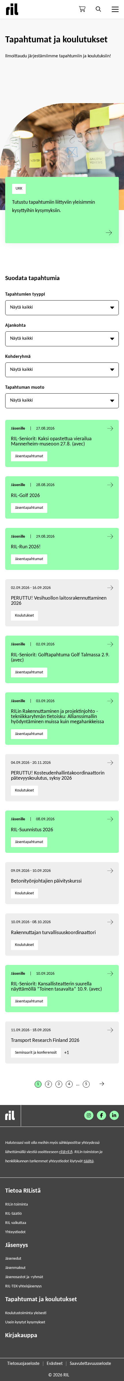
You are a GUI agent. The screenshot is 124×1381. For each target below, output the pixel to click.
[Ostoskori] (82, 9)
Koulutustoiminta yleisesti (25, 1313)
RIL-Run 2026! (26, 547)
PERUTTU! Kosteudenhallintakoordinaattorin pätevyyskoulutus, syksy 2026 (57, 775)
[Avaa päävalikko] (114, 9)
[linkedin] (114, 1115)
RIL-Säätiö (13, 1214)
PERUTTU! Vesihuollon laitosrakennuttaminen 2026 (58, 601)
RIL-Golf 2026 (25, 495)
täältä (88, 1161)
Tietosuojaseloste (23, 1363)
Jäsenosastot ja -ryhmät (24, 1277)
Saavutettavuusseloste (90, 1363)
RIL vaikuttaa (15, 1223)
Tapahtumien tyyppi (25, 294)
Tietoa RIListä (23, 1191)
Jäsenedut (13, 1259)
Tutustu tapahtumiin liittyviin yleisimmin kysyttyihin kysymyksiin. (53, 207)
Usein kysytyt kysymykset (25, 1322)
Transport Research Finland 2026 (45, 1040)
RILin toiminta (16, 1204)
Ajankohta (15, 325)
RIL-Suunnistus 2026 (32, 830)
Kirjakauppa (21, 1335)
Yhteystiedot (15, 1232)
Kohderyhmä (18, 356)
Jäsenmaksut (15, 1268)
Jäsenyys (16, 1245)
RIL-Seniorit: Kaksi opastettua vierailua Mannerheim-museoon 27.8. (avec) (51, 441)
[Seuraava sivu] (101, 1084)
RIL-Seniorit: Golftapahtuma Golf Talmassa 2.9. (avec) (60, 657)
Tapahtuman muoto (24, 387)
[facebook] (101, 1115)
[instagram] (88, 1115)
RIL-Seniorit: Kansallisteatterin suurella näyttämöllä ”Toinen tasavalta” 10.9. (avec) (56, 986)
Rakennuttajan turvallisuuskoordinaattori (53, 933)
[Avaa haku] (98, 9)
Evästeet (55, 1363)
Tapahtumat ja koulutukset (41, 1299)
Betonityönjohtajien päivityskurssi (47, 881)
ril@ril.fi (65, 1152)
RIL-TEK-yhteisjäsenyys (23, 1286)
